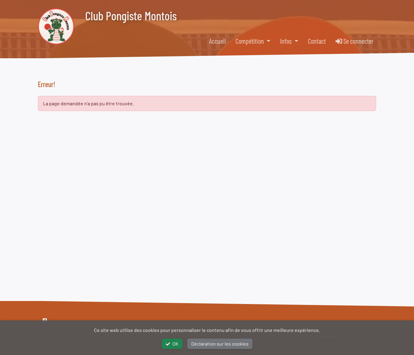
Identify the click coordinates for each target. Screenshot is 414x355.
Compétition (250, 41)
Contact (317, 41)
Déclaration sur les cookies (220, 344)
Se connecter (358, 41)
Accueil (217, 41)
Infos (286, 41)
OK (175, 344)
